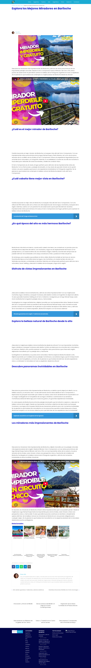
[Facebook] (13, 566)
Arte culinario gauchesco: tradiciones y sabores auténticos (28, 590)
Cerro (26, 642)
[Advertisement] (45, 21)
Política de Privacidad (57, 633)
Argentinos (56, 2)
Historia (27, 648)
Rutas (26, 660)
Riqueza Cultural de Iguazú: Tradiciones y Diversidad (44, 648)
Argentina (36, 2)
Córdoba (27, 644)
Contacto (76, 2)
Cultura (27, 646)
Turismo (43, 2)
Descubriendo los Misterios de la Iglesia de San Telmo (44, 661)
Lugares (27, 650)
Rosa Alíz (17, 32)
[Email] (29, 566)
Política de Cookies (57, 637)
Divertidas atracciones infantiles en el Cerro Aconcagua (63, 590)
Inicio (29, 2)
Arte (49, 2)
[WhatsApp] (21, 566)
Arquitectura (28, 637)
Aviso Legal (55, 635)
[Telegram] (25, 566)
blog (26, 640)
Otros (62, 2)
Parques (27, 656)
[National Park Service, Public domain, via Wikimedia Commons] (71, 632)
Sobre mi (68, 2)
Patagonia (28, 658)
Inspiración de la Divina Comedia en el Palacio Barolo (44, 654)
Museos (27, 652)
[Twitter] (17, 566)
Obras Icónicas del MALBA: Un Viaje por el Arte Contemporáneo (44, 641)
